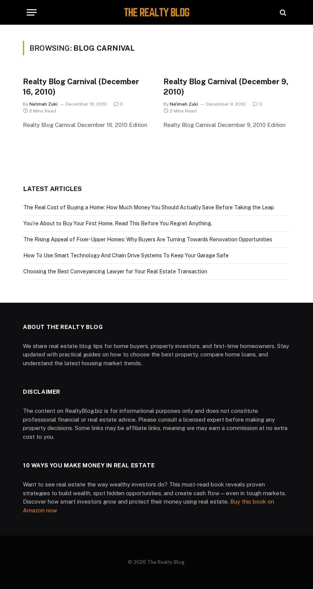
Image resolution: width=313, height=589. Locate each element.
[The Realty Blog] (156, 12)
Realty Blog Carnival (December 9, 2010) (225, 86)
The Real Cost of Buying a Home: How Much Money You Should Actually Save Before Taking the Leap (148, 207)
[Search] (282, 12)
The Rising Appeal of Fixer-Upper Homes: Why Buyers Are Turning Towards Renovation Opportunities (147, 239)
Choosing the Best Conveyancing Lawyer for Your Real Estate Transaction (115, 271)
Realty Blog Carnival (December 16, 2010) (81, 86)
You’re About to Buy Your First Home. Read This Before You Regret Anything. (117, 223)
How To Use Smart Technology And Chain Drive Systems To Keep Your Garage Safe (126, 255)
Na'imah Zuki (43, 104)
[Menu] (32, 12)
